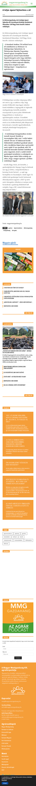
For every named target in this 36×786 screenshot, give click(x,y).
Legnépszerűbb (8, 324)
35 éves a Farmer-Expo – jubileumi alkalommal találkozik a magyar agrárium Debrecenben (15, 443)
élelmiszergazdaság (28, 228)
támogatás (14, 230)
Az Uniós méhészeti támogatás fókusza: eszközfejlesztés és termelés (18, 505)
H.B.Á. (4, 14)
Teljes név (5, 652)
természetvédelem (18, 540)
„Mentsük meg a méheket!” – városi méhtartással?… (18, 302)
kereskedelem (7, 537)
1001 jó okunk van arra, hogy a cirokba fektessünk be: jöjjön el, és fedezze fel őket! (17, 418)
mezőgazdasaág (6, 230)
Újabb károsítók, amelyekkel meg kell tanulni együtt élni (17, 292)
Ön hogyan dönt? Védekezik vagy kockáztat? (17, 464)
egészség (17, 533)
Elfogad (5, 783)
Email (4, 646)
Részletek (4, 780)
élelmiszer (6, 543)
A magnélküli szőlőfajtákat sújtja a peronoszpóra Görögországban (18, 297)
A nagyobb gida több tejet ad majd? (14, 288)
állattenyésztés (28, 540)
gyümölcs (24, 533)
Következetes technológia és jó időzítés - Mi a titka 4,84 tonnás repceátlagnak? (17, 481)
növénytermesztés (7, 540)
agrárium (10, 228)
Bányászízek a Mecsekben (11, 306)
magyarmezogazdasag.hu (18, 2)
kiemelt (21, 537)
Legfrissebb (7, 284)
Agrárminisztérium (18, 228)
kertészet (15, 537)
